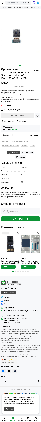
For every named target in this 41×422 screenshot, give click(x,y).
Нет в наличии (17, 115)
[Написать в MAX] (34, 3)
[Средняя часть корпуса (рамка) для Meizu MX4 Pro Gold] (30, 244)
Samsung (24, 145)
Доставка (29, 152)
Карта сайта (26, 389)
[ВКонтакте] (3, 371)
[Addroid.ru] (11, 282)
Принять (9, 409)
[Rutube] (14, 371)
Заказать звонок (9, 292)
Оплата (22, 157)
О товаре (15, 152)
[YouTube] (9, 371)
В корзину (9, 267)
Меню (10, 7)
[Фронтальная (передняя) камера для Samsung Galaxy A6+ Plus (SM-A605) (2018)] (20, 36)
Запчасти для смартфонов (10, 145)
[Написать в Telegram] (38, 3)
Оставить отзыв (20, 219)
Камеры (32, 145)
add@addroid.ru (9, 308)
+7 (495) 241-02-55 (10, 288)
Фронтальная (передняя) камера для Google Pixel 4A (10, 262)
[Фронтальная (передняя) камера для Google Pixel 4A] (10, 244)
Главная (3, 7)
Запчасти (5, 141)
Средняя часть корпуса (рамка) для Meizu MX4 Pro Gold (30, 262)
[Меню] (2, 2)
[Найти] (29, 3)
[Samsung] (36, 70)
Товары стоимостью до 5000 (20, 141)
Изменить (13, 130)
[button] (19, 65)
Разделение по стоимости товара (24, 7)
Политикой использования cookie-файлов (19, 404)
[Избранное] (37, 115)
